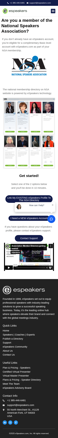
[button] (53, 11)
